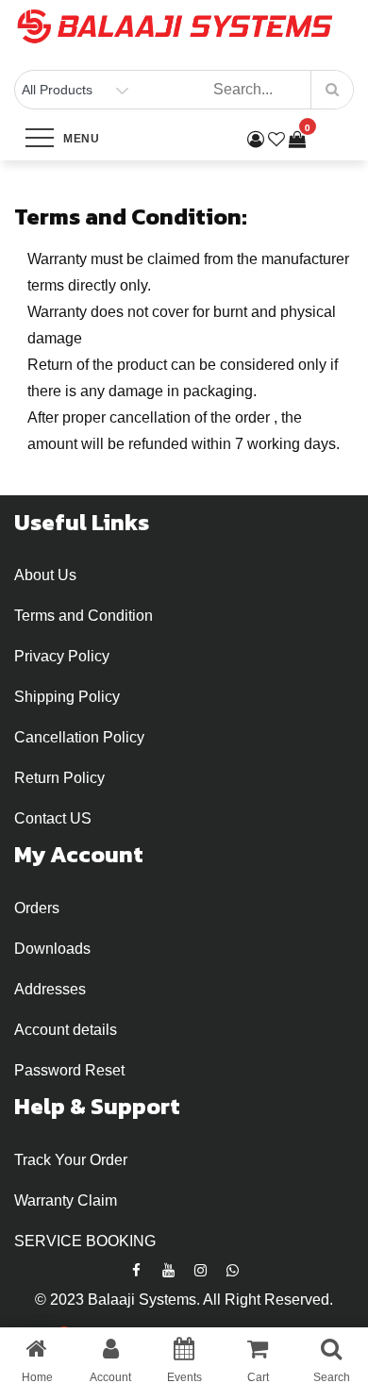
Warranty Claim (65, 1200)
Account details (65, 1030)
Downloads (52, 949)
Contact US (53, 818)
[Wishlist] (276, 139)
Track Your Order (70, 1160)
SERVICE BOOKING (85, 1241)
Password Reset (69, 1070)
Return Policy (59, 778)
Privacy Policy (61, 656)
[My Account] (255, 139)
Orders (36, 908)
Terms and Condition (83, 616)
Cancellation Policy (79, 737)
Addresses (50, 989)
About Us (45, 575)
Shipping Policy (67, 697)
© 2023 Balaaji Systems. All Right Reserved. (184, 1300)
